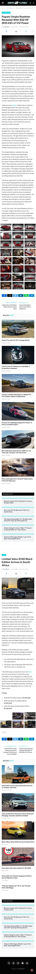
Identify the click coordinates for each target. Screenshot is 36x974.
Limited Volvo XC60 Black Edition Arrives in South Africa (9, 306)
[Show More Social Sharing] (32, 31)
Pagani (14, 105)
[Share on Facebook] (6, 31)
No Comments (24, 26)
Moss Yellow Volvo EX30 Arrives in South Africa (18, 842)
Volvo (4, 732)
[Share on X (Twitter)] (25, 31)
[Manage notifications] (31, 970)
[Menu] (3, 3)
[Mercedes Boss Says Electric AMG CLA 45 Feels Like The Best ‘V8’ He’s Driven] (18, 439)
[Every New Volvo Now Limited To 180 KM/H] (18, 856)
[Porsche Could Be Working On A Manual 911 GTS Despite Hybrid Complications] (18, 383)
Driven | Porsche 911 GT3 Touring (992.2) (16, 340)
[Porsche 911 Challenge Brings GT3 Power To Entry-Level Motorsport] (18, 411)
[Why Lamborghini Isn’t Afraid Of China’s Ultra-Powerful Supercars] (18, 467)
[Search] (30, 3)
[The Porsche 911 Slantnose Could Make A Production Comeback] (18, 355)
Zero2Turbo (6, 12)
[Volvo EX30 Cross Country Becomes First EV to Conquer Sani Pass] (18, 774)
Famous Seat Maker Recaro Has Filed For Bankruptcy (25, 306)
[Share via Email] (16, 31)
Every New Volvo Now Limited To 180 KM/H (16, 868)
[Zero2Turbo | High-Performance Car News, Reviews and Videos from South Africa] (17, 3)
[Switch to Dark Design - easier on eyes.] (33, 3)
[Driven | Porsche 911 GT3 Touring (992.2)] (18, 329)
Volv (29, 672)
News (4, 554)
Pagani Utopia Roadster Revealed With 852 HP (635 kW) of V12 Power (26, 750)
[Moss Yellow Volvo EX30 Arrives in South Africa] (18, 830)
